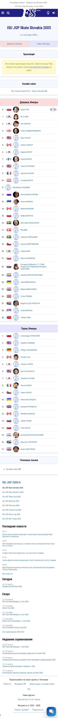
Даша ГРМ (25, 109)
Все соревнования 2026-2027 (13, 632)
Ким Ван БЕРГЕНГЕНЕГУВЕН (32, 275)
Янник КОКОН (26, 385)
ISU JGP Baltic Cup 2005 (11, 514)
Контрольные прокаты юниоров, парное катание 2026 (22, 673)
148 (54, 109)
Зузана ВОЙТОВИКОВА (30, 244)
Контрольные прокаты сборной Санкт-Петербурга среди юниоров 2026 (29, 660)
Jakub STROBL (26, 421)
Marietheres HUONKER (21, 187)
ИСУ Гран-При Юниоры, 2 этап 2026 (29, 6)
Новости (7, 684)
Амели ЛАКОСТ (27, 145)
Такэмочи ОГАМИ (28, 378)
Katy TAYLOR (25, 138)
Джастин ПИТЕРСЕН (29, 442)
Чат (29, 689)
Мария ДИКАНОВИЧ (29, 289)
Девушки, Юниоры (14, 44)
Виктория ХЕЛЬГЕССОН (30, 223)
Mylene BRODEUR (27, 209)
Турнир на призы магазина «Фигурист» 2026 (18, 666)
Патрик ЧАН (25, 357)
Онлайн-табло (12, 469)
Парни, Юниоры (43, 44)
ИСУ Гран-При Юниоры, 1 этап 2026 (15, 647)
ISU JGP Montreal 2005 (10, 501)
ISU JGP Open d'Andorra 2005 (13, 492)
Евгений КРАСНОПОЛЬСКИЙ (32, 435)
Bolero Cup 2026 (8, 608)
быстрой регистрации (39, 67)
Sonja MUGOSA (26, 310)
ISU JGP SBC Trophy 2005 (11, 519)
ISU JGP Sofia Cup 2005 (10, 505)
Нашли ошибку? (22, 710)
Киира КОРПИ (26, 159)
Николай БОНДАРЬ (28, 399)
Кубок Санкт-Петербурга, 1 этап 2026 (16, 621)
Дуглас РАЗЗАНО (27, 371)
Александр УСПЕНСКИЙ (30, 336)
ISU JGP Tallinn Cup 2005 (11, 497)
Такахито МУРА (27, 364)
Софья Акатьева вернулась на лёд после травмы (23, 553)
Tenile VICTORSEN (27, 166)
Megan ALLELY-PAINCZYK (30, 303)
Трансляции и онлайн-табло (42, 684)
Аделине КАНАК (27, 173)
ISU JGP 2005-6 (11, 482)
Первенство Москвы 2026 (36, 2)
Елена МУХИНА (27, 201)
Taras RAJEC (25, 428)
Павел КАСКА (26, 392)
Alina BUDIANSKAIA (28, 282)
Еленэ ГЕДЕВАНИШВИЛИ (31, 131)
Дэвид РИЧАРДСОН (29, 407)
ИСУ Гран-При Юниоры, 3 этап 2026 (15, 614)
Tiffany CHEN (26, 317)
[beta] (29, 14)
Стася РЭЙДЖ (26, 296)
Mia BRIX (24, 230)
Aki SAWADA (26, 124)
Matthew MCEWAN (28, 414)
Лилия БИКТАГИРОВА (29, 194)
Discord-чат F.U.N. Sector (29, 699)
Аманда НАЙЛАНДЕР (29, 237)
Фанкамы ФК (20, 684)
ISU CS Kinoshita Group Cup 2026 (14, 627)
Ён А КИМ (24, 117)
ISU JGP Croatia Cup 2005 (11, 510)
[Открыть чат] (51, 711)
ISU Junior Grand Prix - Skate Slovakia (28, 91)
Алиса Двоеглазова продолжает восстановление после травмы (29, 560)
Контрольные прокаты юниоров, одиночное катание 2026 (24, 653)
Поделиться (37, 710)
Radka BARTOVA (27, 216)
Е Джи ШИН (25, 251)
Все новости (7, 574)
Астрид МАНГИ (27, 180)
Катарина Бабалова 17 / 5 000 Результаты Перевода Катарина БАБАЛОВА (33, 266)
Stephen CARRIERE (28, 343)
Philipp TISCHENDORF (29, 350)
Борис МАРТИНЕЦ (28, 449)
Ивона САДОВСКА (28, 258)
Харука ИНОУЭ (26, 152)
